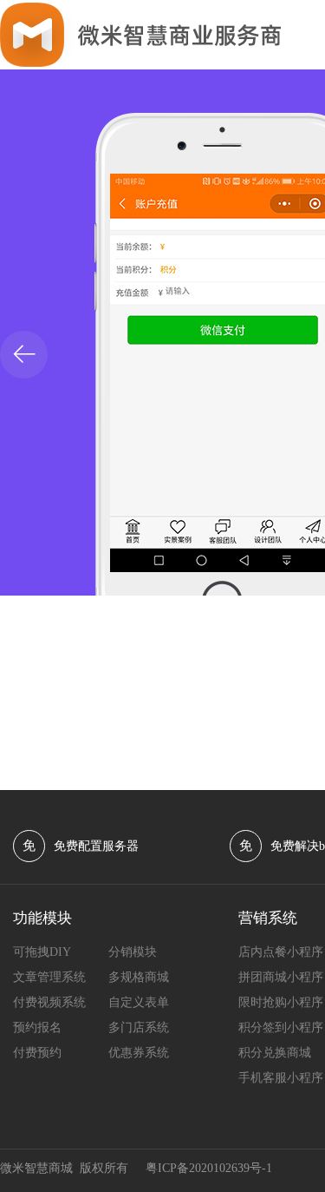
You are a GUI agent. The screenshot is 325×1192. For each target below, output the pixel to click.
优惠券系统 (138, 1052)
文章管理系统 (49, 977)
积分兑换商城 (274, 1052)
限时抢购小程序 (280, 1002)
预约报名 (37, 1027)
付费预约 (37, 1052)
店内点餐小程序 (280, 951)
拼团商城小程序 (280, 977)
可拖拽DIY (42, 951)
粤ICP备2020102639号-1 (209, 1168)
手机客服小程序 (280, 1077)
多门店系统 (138, 1027)
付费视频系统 (49, 1002)
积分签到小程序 (280, 1027)
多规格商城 (138, 977)
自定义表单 (138, 1002)
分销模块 (132, 951)
